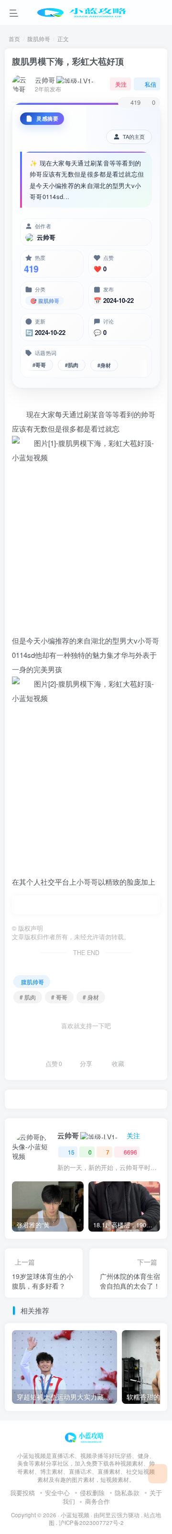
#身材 (104, 365)
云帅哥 (45, 80)
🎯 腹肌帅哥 (44, 300)
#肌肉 (71, 366)
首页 (14, 38)
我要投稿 (22, 1492)
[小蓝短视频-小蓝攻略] (86, 1436)
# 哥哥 (59, 997)
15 (71, 1152)
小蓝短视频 (75, 1515)
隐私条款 (127, 1492)
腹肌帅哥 (38, 38)
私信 (150, 84)
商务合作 (97, 1501)
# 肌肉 (28, 997)
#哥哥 (39, 366)
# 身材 (91, 997)
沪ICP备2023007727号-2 (91, 1522)
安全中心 (57, 1492)
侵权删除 (92, 1492)
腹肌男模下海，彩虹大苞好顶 (68, 61)
